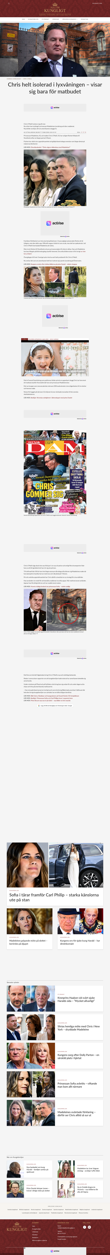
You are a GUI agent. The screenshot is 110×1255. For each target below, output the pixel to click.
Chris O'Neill (27, 78)
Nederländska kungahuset (71, 1209)
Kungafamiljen (33, 19)
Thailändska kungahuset (57, 1213)
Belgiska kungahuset (85, 1209)
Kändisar (56, 19)
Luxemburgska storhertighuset (29, 1213)
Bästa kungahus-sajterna (39, 1240)
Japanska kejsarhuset (44, 1213)
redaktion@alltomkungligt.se (66, 1228)
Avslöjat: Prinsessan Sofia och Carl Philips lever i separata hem (52, 698)
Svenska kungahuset (14, 78)
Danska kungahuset (47, 1209)
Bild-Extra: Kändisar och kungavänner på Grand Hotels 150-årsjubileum (55, 696)
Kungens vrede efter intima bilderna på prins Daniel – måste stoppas (54, 264)
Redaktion (84, 19)
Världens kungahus (69, 19)
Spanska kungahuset (59, 1209)
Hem (23, 19)
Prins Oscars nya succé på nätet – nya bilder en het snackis (50, 700)
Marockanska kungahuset (70, 1213)
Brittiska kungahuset (24, 1209)
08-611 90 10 (62, 1233)
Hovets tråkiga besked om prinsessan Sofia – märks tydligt (50, 586)
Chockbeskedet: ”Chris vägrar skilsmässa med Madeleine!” (50, 147)
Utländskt (45, 19)
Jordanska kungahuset (96, 1209)
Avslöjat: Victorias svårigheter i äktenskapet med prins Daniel (51, 398)
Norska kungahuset (36, 1209)
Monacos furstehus (83, 1213)
